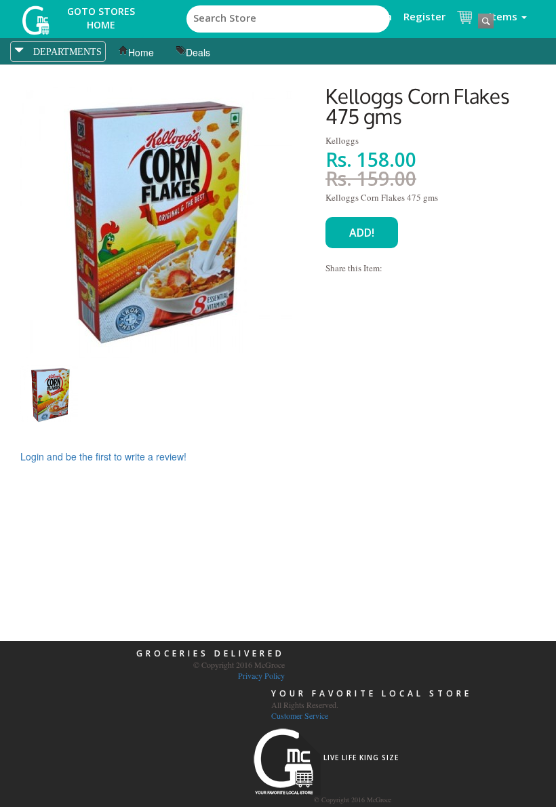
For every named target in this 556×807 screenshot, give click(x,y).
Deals (198, 52)
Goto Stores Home (101, 18)
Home (141, 52)
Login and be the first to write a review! (103, 456)
